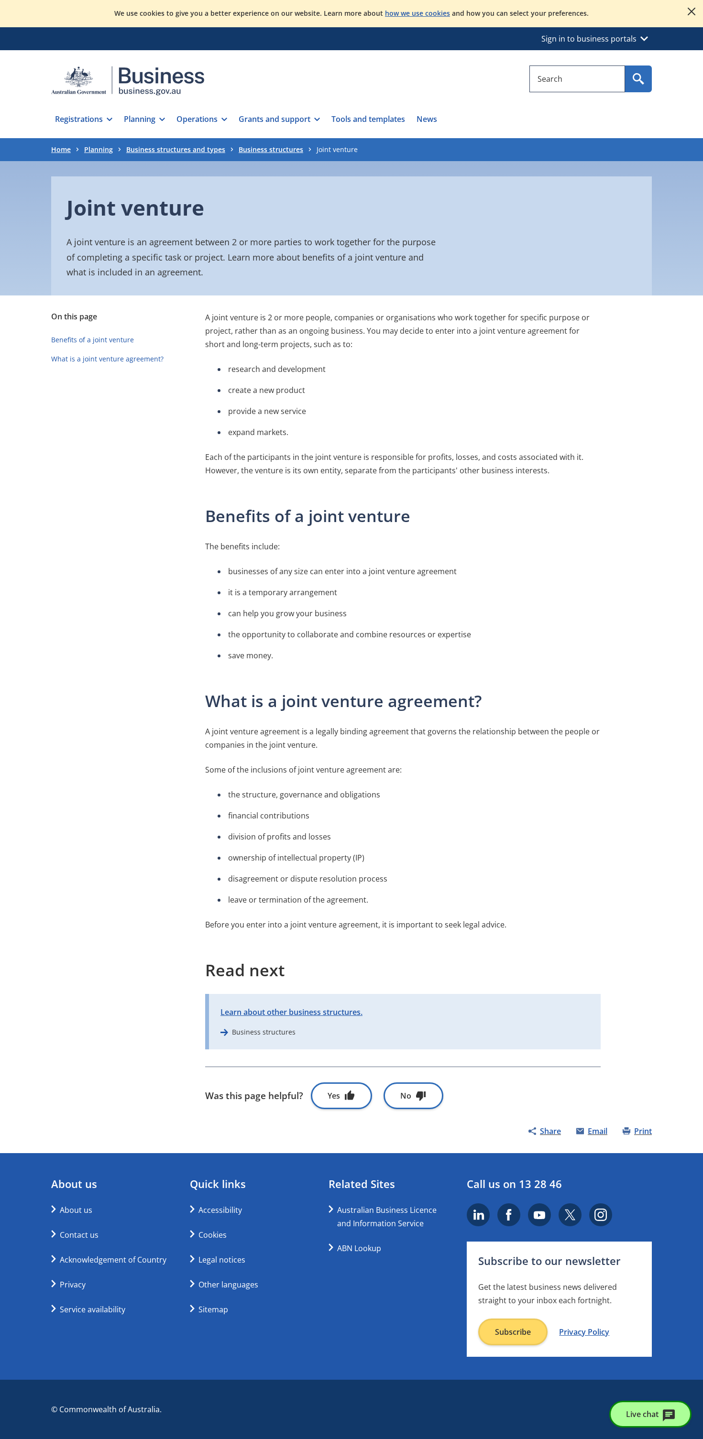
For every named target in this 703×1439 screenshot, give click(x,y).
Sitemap (213, 1309)
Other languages (228, 1284)
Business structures (271, 149)
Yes (334, 1095)
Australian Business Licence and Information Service (387, 1217)
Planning (98, 149)
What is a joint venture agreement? (107, 358)
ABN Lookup (359, 1248)
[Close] (691, 11)
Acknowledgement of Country (113, 1259)
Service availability (92, 1309)
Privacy (73, 1284)
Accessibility (220, 1210)
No (405, 1095)
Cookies (212, 1235)
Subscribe (513, 1332)
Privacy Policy (584, 1332)
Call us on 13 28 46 (514, 1184)
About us (76, 1210)
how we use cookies (417, 13)
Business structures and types (175, 149)
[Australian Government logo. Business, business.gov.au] (127, 80)
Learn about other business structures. (291, 1012)
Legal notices (221, 1259)
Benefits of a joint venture (92, 339)
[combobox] (577, 78)
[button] (83, 119)
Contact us (79, 1235)
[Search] (638, 78)
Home (61, 149)
